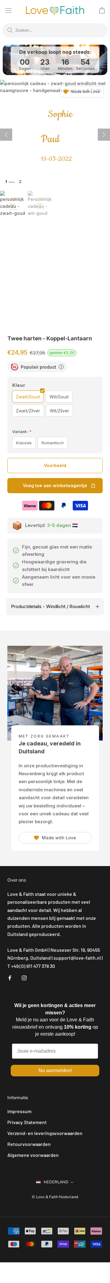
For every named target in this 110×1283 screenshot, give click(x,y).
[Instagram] (24, 977)
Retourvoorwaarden (29, 1144)
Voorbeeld (55, 465)
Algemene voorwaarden (33, 1155)
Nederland (56, 1182)
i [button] (61, 366)
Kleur (18, 385)
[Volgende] (104, 135)
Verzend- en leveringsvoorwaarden (44, 1133)
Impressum (19, 1111)
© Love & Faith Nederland (55, 1197)
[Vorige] (6, 135)
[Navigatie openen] (9, 10)
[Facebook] (9, 977)
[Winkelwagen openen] (102, 10)
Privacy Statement (27, 1122)
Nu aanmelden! (55, 1070)
